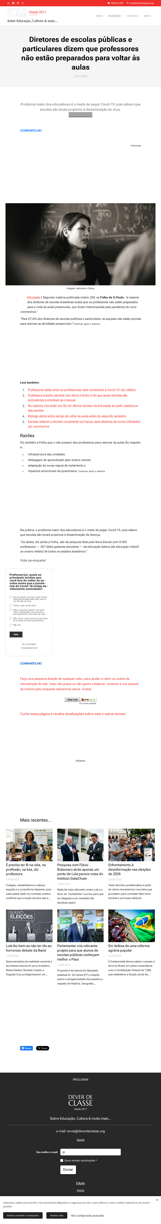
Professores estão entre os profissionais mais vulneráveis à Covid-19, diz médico (82, 390)
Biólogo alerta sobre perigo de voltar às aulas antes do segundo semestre (77, 416)
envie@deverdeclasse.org (142, 3)
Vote (16, 634)
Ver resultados (29, 644)
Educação (33, 297)
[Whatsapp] (9, 3)
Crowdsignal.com (29, 648)
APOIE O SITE (117, 3)
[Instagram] (18, 3)
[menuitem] (100, 16)
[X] (23, 3)
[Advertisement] (80, 175)
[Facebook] (13, 3)
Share (28, 1048)
